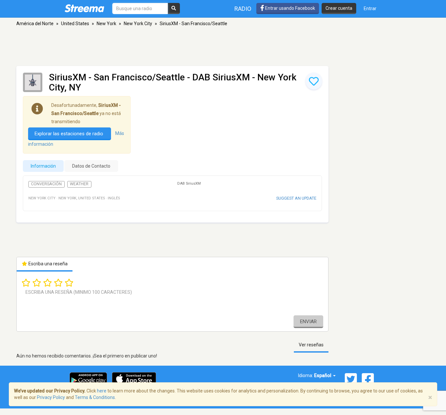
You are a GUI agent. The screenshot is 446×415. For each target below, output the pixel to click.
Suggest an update (296, 198)
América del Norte (35, 23)
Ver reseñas (311, 344)
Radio (242, 8)
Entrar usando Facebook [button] (289, 8)
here (101, 390)
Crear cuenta (339, 8)
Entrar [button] (370, 8)
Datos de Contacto (91, 166)
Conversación (46, 184)
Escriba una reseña (47, 263)
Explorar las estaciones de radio (69, 134)
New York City (138, 23)
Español (323, 375)
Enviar (308, 321)
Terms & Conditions (95, 397)
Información (43, 166)
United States (75, 23)
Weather (79, 184)
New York (106, 23)
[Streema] (84, 8)
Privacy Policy (51, 397)
